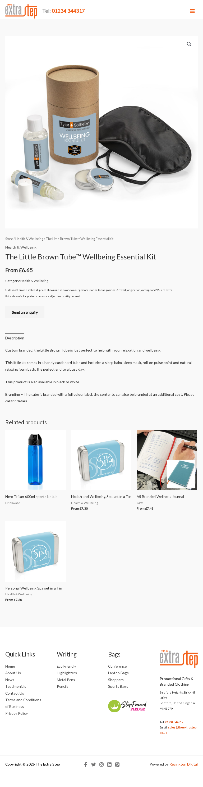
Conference (117, 666)
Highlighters (67, 673)
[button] (189, 44)
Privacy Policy (16, 713)
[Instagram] (101, 764)
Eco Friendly (66, 666)
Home (10, 666)
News (9, 679)
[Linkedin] (109, 764)
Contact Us (14, 693)
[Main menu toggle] (192, 11)
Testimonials (15, 686)
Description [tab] (14, 338)
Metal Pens (66, 679)
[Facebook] (85, 764)
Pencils (62, 686)
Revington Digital (183, 764)
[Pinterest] (117, 764)
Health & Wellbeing (29, 239)
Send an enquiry (25, 312)
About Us (13, 673)
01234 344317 (174, 722)
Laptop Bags (118, 673)
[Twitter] (93, 764)
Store (9, 239)
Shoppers (116, 679)
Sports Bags (118, 686)
